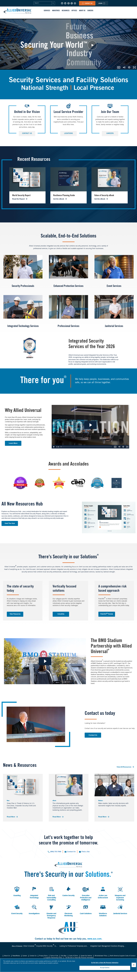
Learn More (13, 443)
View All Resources (124, 767)
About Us (7, 956)
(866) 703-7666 (55, 851)
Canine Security (68, 891)
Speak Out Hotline (86, 956)
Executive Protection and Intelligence (85, 893)
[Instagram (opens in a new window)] (75, 3)
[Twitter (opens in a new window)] (72, 3)
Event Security (16, 909)
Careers (110, 133)
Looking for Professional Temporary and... (73, 946)
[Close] (134, 965)
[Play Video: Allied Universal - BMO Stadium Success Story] (45, 661)
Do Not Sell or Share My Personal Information (79, 957)
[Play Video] (54, 446)
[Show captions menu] (115, 446)
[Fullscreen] (127, 446)
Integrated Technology (34, 892)
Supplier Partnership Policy (53, 957)
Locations (68, 133)
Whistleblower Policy (101, 956)
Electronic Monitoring (68, 910)
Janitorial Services (120, 909)
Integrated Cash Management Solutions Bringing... (107, 946)
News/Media (16, 956)
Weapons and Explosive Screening (120, 893)
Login (100, 3)
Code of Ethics (73, 956)
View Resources (15, 614)
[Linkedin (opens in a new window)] (65, 3)
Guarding (17, 891)
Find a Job (86, 851)
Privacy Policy (43, 956)
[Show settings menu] (123, 446)
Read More (11, 817)
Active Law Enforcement (103, 892)
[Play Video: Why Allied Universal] (90, 425)
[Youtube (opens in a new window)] (62, 3)
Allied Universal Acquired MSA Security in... (40, 946)
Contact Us (88, 3)
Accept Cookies (104, 967)
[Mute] (119, 446)
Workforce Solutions (102, 910)
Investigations (34, 909)
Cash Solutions (86, 909)
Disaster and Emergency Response (51, 911)
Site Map (63, 956)
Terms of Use (54, 956)
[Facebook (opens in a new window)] (68, 3)
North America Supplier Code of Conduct (122, 956)
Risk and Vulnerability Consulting (51, 893)
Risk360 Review (106, 614)
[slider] (86, 446)
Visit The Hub (10, 523)
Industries (60, 614)
